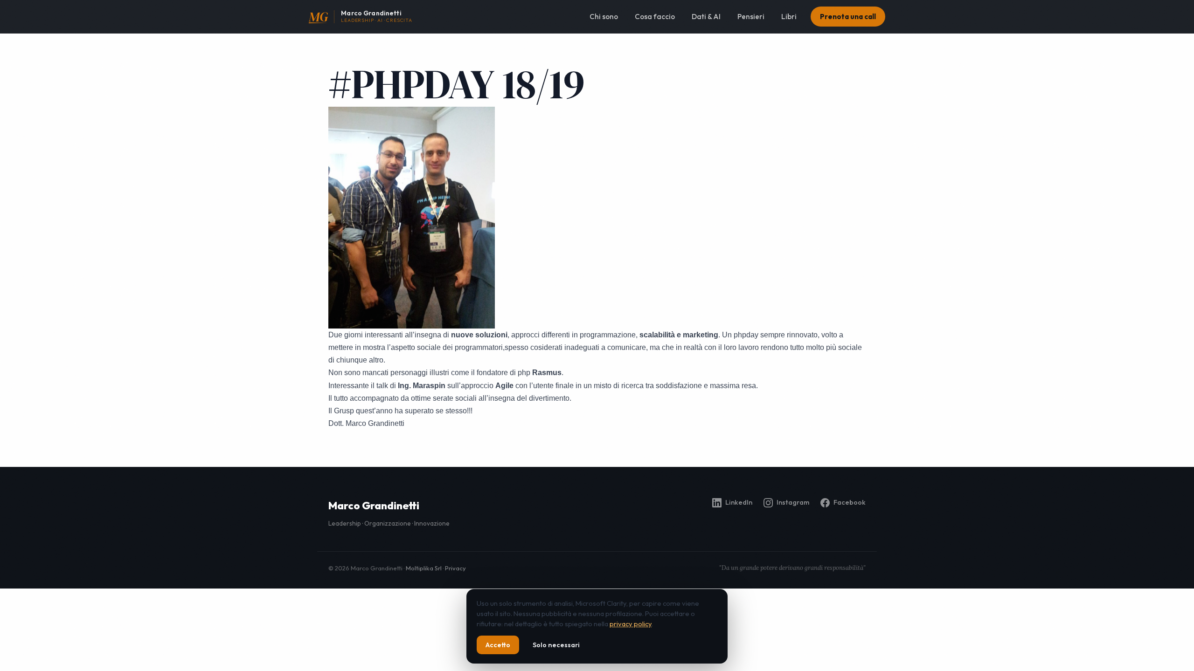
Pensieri (750, 16)
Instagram (793, 502)
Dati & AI (706, 16)
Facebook (849, 502)
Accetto (498, 645)
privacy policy (631, 623)
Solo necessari (556, 645)
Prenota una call (848, 16)
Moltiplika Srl (424, 568)
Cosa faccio (655, 16)
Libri (789, 16)
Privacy (455, 568)
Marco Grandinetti (373, 505)
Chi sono (604, 16)
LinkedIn (738, 502)
